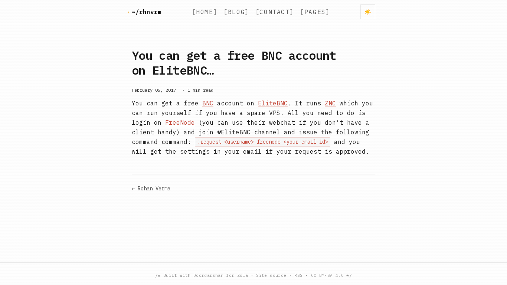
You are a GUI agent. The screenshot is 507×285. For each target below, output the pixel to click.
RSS (298, 275)
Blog (236, 12)
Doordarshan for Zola (220, 275)
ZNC (330, 103)
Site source (271, 275)
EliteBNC (273, 103)
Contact (274, 12)
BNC (207, 103)
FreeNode (180, 122)
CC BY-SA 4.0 (327, 275)
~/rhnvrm (146, 12)
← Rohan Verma (151, 188)
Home (204, 12)
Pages (315, 12)
